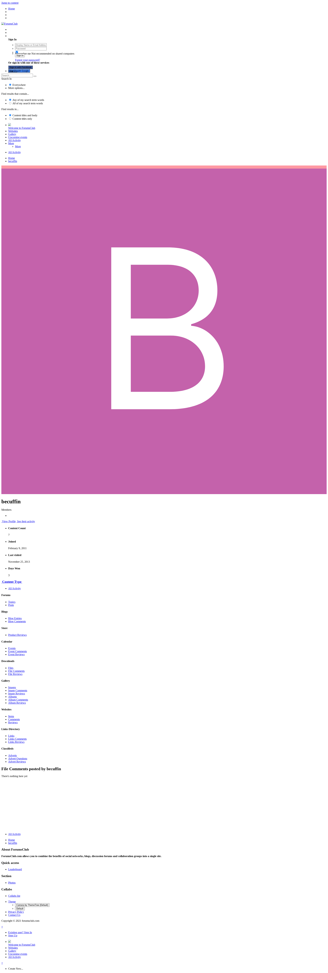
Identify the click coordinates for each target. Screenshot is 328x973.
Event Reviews (16, 654)
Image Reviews (16, 693)
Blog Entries (15, 618)
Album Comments (18, 699)
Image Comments (17, 690)
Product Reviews (17, 634)
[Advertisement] (164, 806)
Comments (14, 719)
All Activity (14, 140)
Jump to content (9, 2)
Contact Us (14, 915)
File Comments (16, 671)
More (11, 143)
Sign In (19, 55)
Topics (11, 601)
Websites (13, 131)
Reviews (13, 722)
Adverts (12, 755)
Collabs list (14, 895)
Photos (12, 882)
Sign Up (12, 70)
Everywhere (19, 84)
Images (12, 687)
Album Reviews (17, 702)
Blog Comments (17, 621)
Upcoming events (17, 137)
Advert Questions (17, 758)
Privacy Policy (16, 911)
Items (11, 716)
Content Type (11, 582)
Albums (12, 696)
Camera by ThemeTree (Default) (32, 905)
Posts (11, 605)
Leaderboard (15, 869)
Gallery (12, 134)
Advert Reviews (17, 761)
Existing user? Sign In (20, 35)
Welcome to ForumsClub (21, 128)
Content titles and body (24, 115)
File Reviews (15, 674)
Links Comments (17, 738)
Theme (12, 901)
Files (10, 667)
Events (12, 648)
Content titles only (22, 118)
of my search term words (28, 99)
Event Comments (17, 651)
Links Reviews (16, 741)
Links (11, 735)
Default (19, 908)
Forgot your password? (27, 59)
